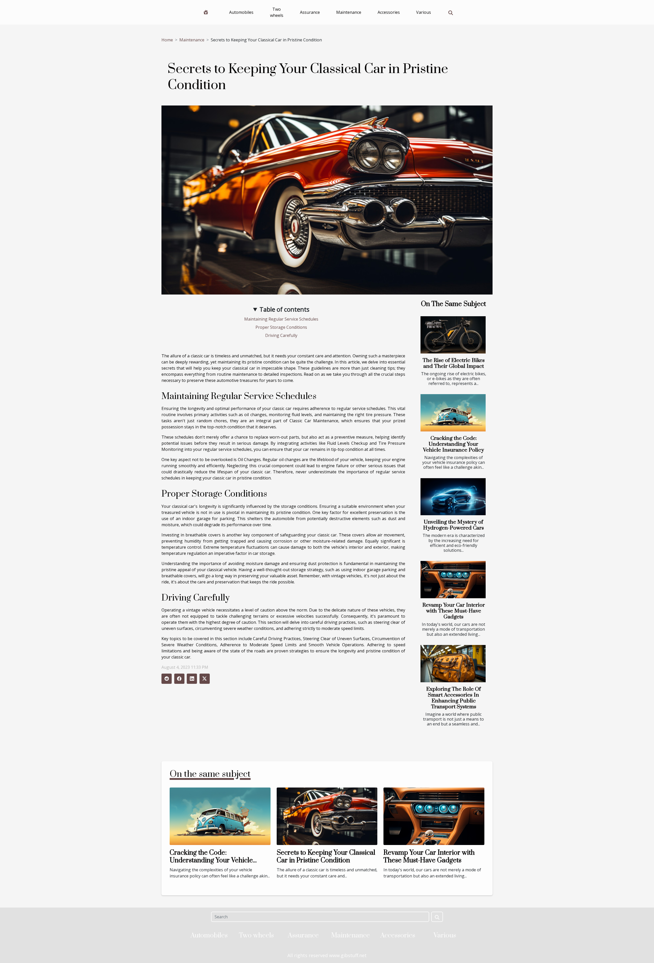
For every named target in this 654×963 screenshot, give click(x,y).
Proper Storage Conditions (281, 327)
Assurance (310, 12)
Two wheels (276, 12)
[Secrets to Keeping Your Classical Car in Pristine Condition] (327, 816)
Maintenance (348, 12)
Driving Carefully (281, 335)
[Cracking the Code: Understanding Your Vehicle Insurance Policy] (453, 412)
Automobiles (241, 12)
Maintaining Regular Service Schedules (281, 319)
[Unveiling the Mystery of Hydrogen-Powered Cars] (453, 496)
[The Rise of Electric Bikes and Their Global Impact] (453, 335)
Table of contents (284, 309)
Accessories (389, 12)
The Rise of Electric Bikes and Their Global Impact (454, 363)
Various (423, 12)
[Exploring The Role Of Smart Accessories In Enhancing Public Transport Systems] (453, 663)
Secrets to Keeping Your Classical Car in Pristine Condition (326, 857)
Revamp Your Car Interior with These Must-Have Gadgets (453, 611)
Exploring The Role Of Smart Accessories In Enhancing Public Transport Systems (453, 698)
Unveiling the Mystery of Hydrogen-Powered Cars (453, 525)
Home (167, 40)
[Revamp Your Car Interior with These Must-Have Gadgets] (453, 579)
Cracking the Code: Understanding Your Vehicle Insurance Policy (453, 444)
